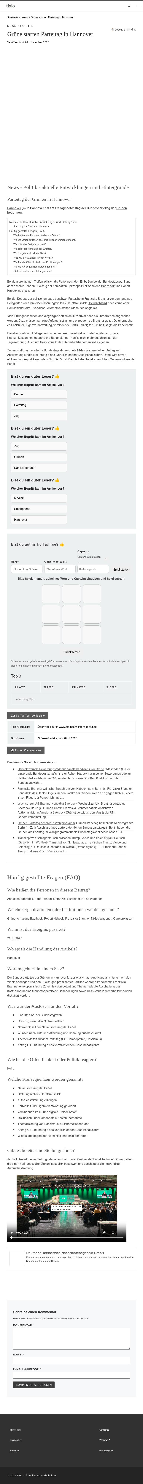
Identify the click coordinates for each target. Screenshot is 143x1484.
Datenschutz (16, 1439)
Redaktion (14, 1450)
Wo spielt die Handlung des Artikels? (32, 248)
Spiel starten (121, 569)
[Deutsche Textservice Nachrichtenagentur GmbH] (16, 1258)
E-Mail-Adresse (27, 1369)
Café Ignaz (104, 1429)
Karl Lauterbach (24, 467)
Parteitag (20, 405)
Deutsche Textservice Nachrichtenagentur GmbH (65, 1252)
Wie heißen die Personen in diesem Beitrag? (37, 235)
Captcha (83, 551)
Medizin (19, 498)
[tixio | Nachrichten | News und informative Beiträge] (10, 5)
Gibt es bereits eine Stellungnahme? (32, 271)
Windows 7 (104, 1439)
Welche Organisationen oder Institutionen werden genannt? (44, 239)
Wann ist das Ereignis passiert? (29, 244)
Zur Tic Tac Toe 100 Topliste (28, 715)
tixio (20, 1475)
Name (15, 561)
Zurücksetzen (71, 652)
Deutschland (98, 303)
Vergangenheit (53, 316)
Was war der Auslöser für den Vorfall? (33, 257)
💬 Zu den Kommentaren (26, 750)
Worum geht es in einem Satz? (29, 253)
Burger (18, 394)
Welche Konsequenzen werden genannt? (34, 266)
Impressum (15, 1429)
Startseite (12, 17)
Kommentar (24, 1325)
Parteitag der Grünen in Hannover (31, 226)
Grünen (121, 208)
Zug (16, 415)
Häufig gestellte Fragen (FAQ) (27, 231)
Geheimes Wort (55, 561)
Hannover (14, 208)
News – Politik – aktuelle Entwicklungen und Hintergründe (43, 222)
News (24, 17)
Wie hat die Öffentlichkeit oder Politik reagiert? (38, 262)
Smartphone (22, 508)
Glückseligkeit (106, 1450)
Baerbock (108, 286)
